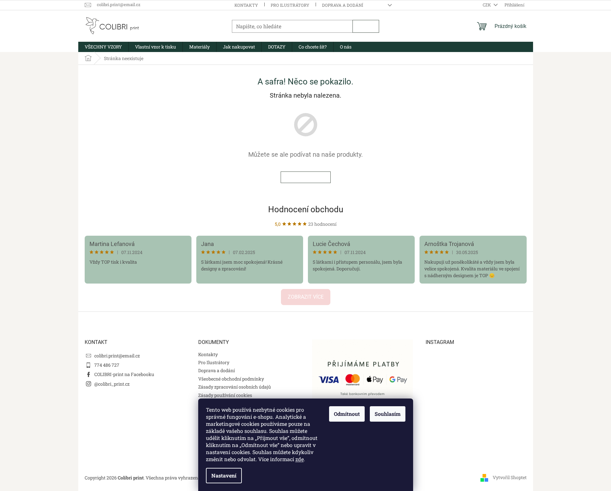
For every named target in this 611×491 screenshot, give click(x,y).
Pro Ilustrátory (290, 5)
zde (299, 459)
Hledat (366, 26)
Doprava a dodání (342, 5)
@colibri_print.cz (112, 384)
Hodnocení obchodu (305, 209)
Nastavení (223, 475)
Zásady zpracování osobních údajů (234, 387)
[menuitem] (103, 47)
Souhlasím (388, 413)
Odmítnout (347, 413)
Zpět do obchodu (306, 177)
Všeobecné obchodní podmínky (231, 379)
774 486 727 (106, 365)
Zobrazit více (306, 297)
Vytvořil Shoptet (510, 477)
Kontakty (246, 5)
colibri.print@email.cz (117, 356)
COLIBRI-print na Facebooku (124, 374)
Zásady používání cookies (225, 395)
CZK (487, 5)
